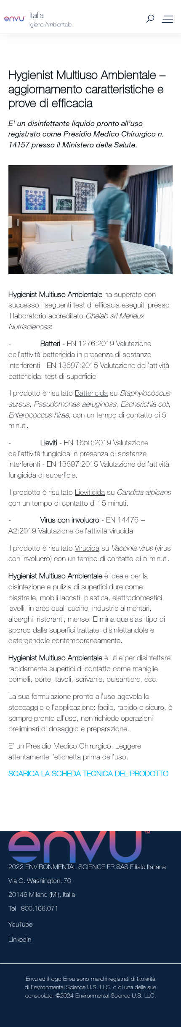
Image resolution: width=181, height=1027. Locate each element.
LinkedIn (19, 939)
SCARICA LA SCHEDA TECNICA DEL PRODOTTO (88, 773)
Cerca (150, 19)
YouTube (20, 924)
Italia (36, 15)
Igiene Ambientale (50, 24)
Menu (167, 18)
